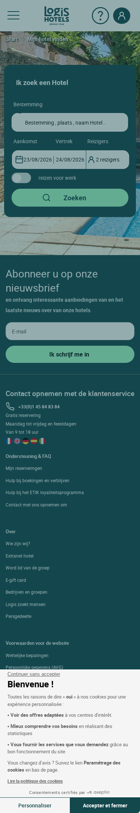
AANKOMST (25, 141)
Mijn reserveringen (24, 468)
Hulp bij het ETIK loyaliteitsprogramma (45, 492)
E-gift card (16, 580)
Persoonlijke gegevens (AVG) (34, 667)
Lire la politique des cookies (35, 781)
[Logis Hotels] (57, 15)
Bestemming (28, 104)
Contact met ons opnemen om (36, 505)
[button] (13, 15)
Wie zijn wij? (18, 543)
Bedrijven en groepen (26, 592)
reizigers (97, 141)
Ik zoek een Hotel (42, 82)
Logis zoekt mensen (26, 604)
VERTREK (64, 141)
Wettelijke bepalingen (27, 655)
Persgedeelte (18, 616)
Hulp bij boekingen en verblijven (37, 480)
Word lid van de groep (28, 568)
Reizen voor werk (57, 177)
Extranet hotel (20, 556)
